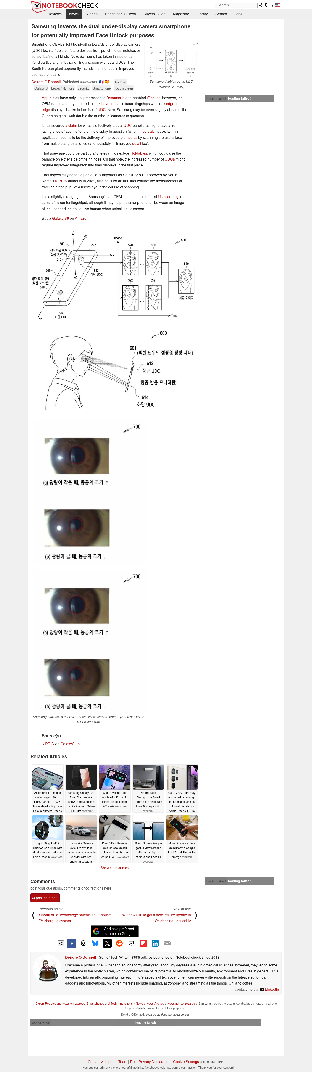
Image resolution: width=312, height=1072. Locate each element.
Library (202, 13)
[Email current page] (167, 943)
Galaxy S (41, 88)
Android (120, 81)
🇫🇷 (101, 81)
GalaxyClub (70, 743)
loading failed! (216, 98)
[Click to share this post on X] (107, 943)
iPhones (153, 97)
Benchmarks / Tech (120, 13)
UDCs (170, 159)
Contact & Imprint (102, 1061)
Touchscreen (123, 88)
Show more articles (115, 867)
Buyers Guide (154, 13)
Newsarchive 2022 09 (181, 1003)
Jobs (238, 13)
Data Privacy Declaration (150, 1061)
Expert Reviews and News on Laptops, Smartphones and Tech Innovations (84, 1003)
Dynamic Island (119, 97)
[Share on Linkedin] (155, 943)
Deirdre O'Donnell (46, 81)
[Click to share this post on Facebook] (71, 943)
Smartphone (102, 88)
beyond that (110, 103)
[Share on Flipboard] (143, 943)
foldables (139, 153)
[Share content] (61, 943)
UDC (102, 109)
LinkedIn (271, 989)
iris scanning (168, 196)
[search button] (261, 5)
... (111, 81)
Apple (46, 97)
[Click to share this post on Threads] (83, 943)
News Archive (155, 1003)
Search (221, 13)
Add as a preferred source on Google (119, 931)
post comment (46, 897)
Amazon (81, 218)
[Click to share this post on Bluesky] (95, 943)
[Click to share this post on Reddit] (119, 943)
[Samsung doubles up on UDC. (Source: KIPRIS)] (171, 60)
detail (136, 143)
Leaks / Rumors (62, 88)
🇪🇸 (107, 81)
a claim (71, 125)
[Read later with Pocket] (131, 943)
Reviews (55, 13)
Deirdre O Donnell (80, 957)
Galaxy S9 (60, 218)
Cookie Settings (186, 1061)
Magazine (181, 13)
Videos (92, 13)
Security (83, 88)
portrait (148, 131)
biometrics (129, 137)
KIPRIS (61, 180)
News (74, 13)
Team (122, 1061)
